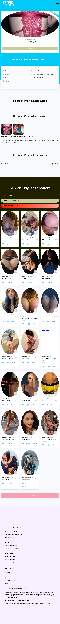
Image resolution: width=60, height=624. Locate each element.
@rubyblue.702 (26, 437)
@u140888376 (26, 276)
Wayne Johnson (6, 400)
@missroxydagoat (6, 477)
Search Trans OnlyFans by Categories (14, 532)
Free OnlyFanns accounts (11, 200)
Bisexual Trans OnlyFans (10, 540)
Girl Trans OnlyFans (9, 553)
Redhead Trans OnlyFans (11, 545)
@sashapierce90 (26, 477)
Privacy (7, 577)
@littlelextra (25, 356)
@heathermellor (6, 315)
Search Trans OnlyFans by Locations (13, 534)
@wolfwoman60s (46, 237)
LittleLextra (25, 358)
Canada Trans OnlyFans (10, 562)
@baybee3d (5, 276)
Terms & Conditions (10, 580)
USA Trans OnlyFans (10, 559)
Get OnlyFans (30, 48)
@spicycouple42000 (27, 237)
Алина (24, 278)
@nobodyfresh (6, 237)
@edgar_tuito (45, 356)
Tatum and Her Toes (8, 439)
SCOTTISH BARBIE (47, 439)
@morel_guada (6, 356)
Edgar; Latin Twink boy (48, 358)
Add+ (4, 86)
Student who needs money (29, 318)
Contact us (7, 572)
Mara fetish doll (26, 400)
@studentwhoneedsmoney (29, 315)
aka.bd (44, 400)
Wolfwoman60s (46, 240)
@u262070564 (46, 276)
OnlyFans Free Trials (10, 205)
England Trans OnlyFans (10, 556)
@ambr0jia (45, 315)
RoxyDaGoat (5, 479)
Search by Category (8, 195)
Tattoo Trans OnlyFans (10, 542)
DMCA (6, 583)
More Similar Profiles (29, 496)
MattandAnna (26, 240)
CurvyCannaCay (6, 278)
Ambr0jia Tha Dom (47, 317)
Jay (3, 240)
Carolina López (46, 278)
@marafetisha (25, 398)
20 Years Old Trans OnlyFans (12, 548)
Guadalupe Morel (7, 358)
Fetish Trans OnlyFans (10, 551)
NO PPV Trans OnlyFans (10, 537)
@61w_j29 (4, 398)
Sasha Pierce (26, 479)
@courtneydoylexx (47, 437)
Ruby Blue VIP (26, 439)
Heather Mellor (6, 317)
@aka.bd (44, 398)
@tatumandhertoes (7, 437)
